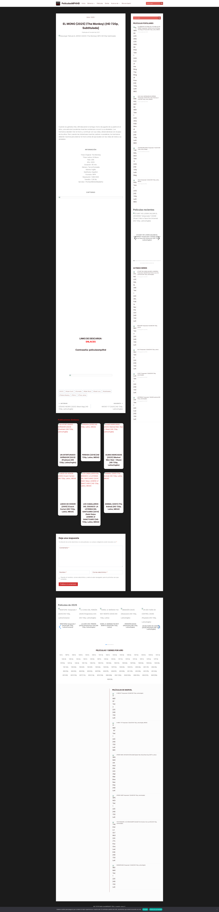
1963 (71, 659)
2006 (89, 671)
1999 (129, 667)
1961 (157, 655)
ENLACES (91, 341)
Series (107, 3)
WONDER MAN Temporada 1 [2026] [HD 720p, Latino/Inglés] (131, 865)
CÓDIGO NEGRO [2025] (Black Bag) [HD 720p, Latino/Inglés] (73, 406)
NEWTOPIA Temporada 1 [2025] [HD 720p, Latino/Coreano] (68, 625)
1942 (87, 655)
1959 (143, 655)
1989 (148, 663)
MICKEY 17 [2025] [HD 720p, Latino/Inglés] (112, 406)
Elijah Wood (87, 391)
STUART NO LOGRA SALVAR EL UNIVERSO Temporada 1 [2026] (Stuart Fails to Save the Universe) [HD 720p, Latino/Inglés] (147, 237)
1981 (84, 663)
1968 (106, 659)
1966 (92, 659)
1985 (116, 663)
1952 (108, 655)
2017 (82, 675)
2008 (105, 671)
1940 (80, 655)
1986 (124, 663)
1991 (65, 667)
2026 (109, 679)
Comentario (64, 548)
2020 (109, 675)
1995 (97, 667)
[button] (159, 238)
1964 (78, 659)
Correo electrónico (100, 572)
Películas (100, 3)
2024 (145, 675)
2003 (65, 671)
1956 (129, 655)
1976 (148, 659)
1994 (89, 667)
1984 (108, 663)
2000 (137, 667)
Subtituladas (107, 391)
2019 (100, 675)
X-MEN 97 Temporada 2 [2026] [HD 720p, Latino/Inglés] (130, 693)
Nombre (63, 572)
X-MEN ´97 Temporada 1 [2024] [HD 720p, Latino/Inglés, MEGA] (132, 722)
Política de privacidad (156, 909)
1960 (150, 655)
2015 (65, 675)
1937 (67, 655)
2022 (127, 675)
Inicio (83, 3)
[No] (217, 909)
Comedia (78, 391)
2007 (97, 671)
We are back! (126, 3)
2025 (87, 20)
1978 (62, 663)
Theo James (82, 395)
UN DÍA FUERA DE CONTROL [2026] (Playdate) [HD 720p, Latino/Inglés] (151, 627)
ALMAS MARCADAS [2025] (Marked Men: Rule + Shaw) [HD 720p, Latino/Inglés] (113, 460)
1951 (100, 655)
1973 (127, 659)
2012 (137, 671)
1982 (92, 663)
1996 (105, 667)
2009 (113, 671)
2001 (146, 667)
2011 (129, 671)
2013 (146, 671)
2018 (91, 675)
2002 (154, 667)
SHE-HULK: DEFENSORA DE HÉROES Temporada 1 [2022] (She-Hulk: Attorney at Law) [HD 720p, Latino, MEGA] (148, 98)
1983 (100, 663)
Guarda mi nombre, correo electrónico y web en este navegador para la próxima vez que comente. (90, 578)
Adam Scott (69, 391)
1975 (142, 659)
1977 (156, 659)
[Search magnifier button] (161, 3)
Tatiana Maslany (65, 395)
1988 (140, 663)
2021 (118, 675)
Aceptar (145, 909)
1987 (132, 663)
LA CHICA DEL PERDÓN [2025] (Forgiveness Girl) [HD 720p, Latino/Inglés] (88, 625)
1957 (136, 655)
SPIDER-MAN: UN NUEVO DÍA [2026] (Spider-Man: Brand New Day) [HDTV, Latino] (136, 754)
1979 (69, 663)
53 (61, 655)
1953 (114, 655)
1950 (94, 655)
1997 (113, 667)
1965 (85, 659)
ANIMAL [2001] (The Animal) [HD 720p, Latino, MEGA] (113, 506)
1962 (64, 659)
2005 (81, 671)
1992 (73, 667)
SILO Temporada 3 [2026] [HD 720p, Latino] (147, 349)
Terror (74, 395)
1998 (121, 667)
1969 (113, 659)
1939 (74, 655)
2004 (73, 671)
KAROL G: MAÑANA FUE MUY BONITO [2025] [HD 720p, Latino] (109, 625)
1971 (120, 659)
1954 (122, 655)
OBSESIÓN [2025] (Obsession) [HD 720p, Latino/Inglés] (130, 625)
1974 (135, 659)
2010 (121, 671)
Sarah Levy (97, 391)
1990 (156, 663)
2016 (73, 675)
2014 (154, 671)
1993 (81, 667)
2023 (136, 675)
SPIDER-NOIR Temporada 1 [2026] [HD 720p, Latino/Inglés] (131, 795)
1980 (77, 663)
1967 (99, 659)
